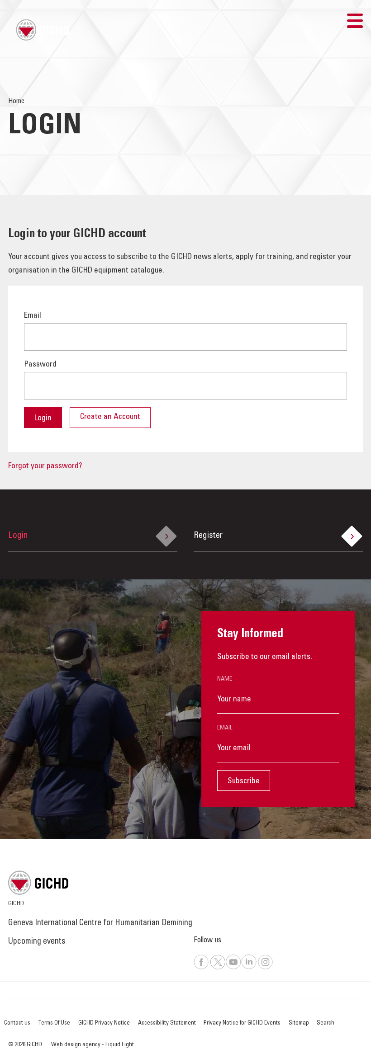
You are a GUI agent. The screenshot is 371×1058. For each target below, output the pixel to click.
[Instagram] (265, 968)
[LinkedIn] (249, 968)
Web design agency (76, 1045)
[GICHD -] (42, 30)
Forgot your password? (45, 466)
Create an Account (110, 417)
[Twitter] (217, 968)
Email (225, 728)
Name (224, 679)
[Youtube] (233, 968)
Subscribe (244, 781)
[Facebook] (201, 968)
